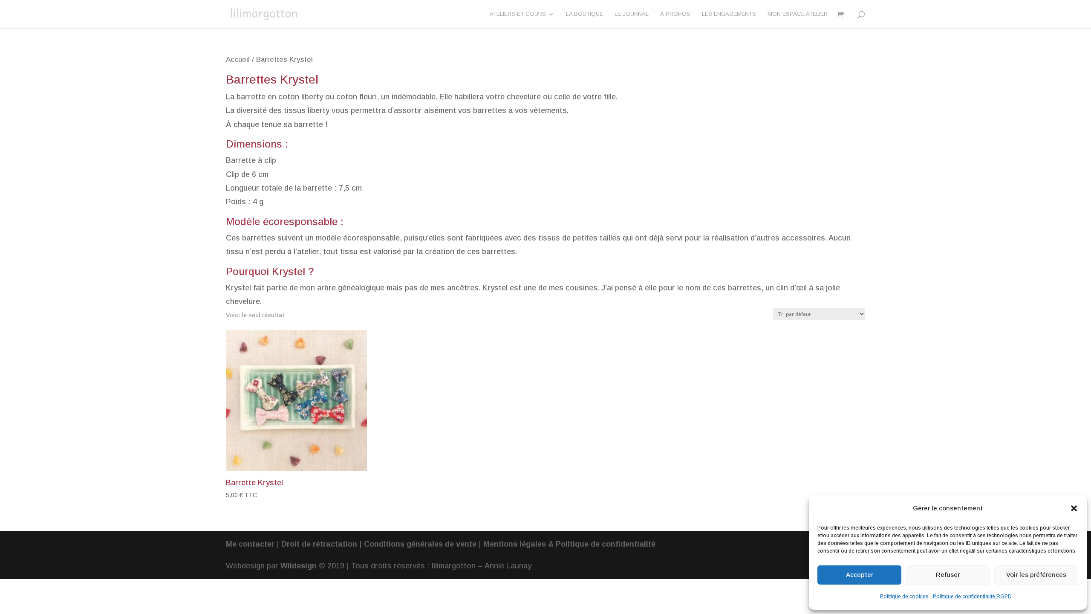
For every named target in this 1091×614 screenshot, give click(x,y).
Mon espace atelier (798, 14)
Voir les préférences (1036, 574)
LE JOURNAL (632, 14)
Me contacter (250, 544)
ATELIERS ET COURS (518, 14)
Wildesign (298, 566)
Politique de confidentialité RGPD (972, 597)
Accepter (859, 574)
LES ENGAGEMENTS (729, 14)
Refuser (948, 574)
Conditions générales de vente (420, 544)
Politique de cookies (904, 597)
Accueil (238, 59)
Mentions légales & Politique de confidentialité (569, 544)
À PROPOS (675, 14)
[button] (1074, 508)
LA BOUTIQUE (584, 14)
